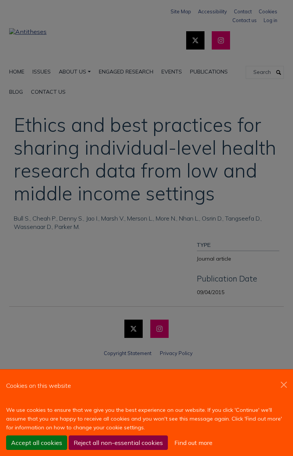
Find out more (193, 442)
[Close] (284, 385)
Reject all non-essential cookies (118, 442)
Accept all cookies (36, 442)
